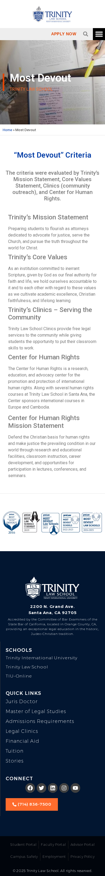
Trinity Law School (27, 666)
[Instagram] (64, 788)
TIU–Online (19, 676)
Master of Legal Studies (36, 711)
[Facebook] (30, 788)
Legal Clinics (22, 731)
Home (7, 130)
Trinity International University (42, 657)
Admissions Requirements (40, 721)
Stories (15, 761)
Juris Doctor (22, 701)
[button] (85, 34)
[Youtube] (75, 788)
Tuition (14, 751)
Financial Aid (22, 741)
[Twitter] (41, 788)
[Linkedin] (53, 788)
